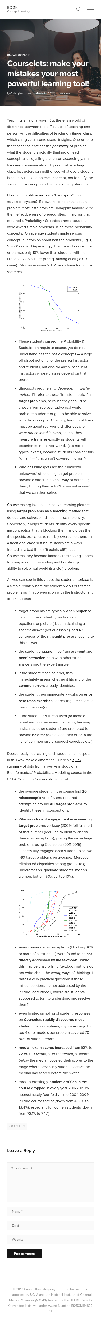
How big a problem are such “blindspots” (40, 195)
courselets (17, 1126)
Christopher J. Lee (20, 93)
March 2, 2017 (44, 93)
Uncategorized (19, 55)
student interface (75, 579)
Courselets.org (19, 504)
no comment (63, 93)
